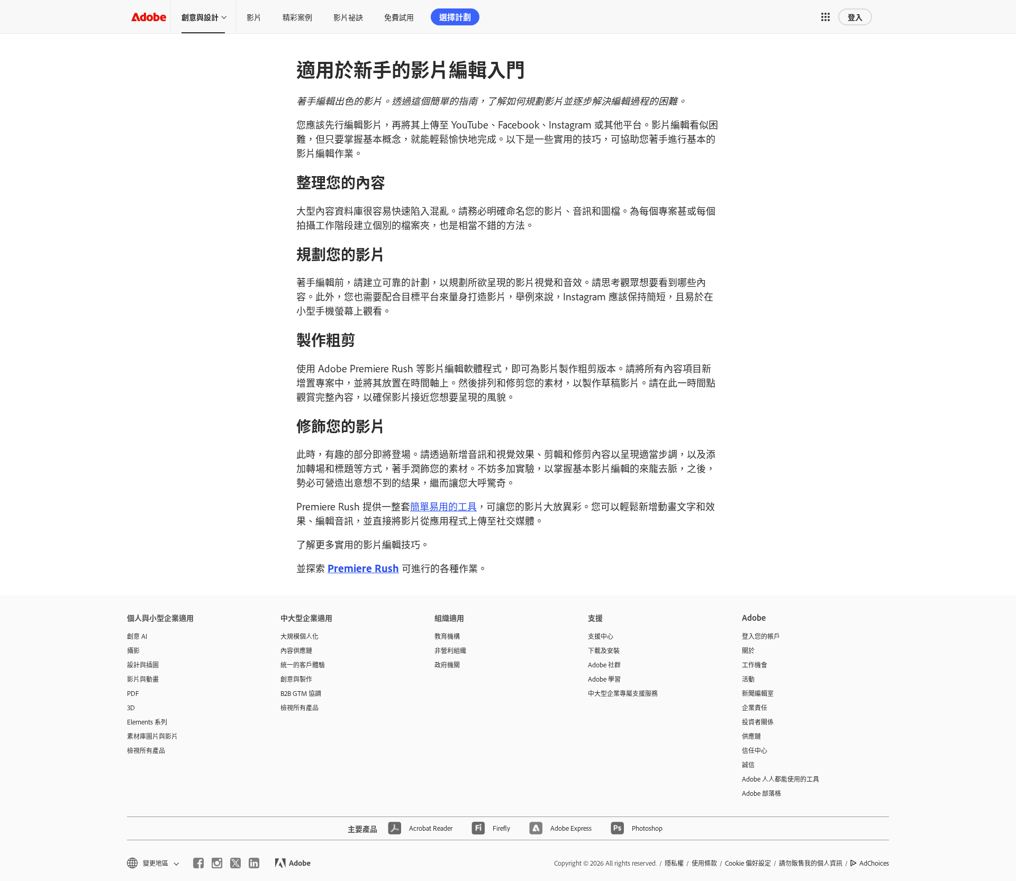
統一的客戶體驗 (302, 664)
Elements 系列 (147, 722)
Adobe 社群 (604, 664)
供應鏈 (751, 736)
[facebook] (198, 863)
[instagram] (217, 863)
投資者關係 (758, 722)
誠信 (748, 764)
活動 (748, 679)
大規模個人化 (299, 636)
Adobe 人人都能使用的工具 (780, 779)
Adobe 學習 (604, 679)
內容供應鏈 (296, 650)
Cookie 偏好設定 (748, 863)
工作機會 (754, 664)
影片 (254, 16)
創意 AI (137, 636)
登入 (855, 16)
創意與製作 (296, 679)
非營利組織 (450, 650)
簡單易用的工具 (443, 506)
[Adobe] (148, 16)
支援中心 (600, 636)
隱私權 (674, 863)
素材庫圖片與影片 (152, 736)
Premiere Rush (363, 568)
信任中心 (754, 750)
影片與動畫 (143, 679)
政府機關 (447, 664)
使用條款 (704, 863)
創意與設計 (200, 16)
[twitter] (235, 863)
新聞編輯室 (758, 693)
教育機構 (447, 636)
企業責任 (754, 707)
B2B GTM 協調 (300, 693)
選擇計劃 (455, 17)
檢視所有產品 (146, 750)
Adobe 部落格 (761, 793)
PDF (133, 693)
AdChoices (874, 863)
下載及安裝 (604, 650)
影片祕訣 (348, 16)
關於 (748, 650)
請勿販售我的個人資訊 (810, 863)
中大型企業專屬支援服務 (623, 693)
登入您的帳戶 (761, 636)
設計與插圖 (143, 664)
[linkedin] (254, 863)
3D (131, 707)
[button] (825, 16)
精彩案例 (297, 16)
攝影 (133, 650)
